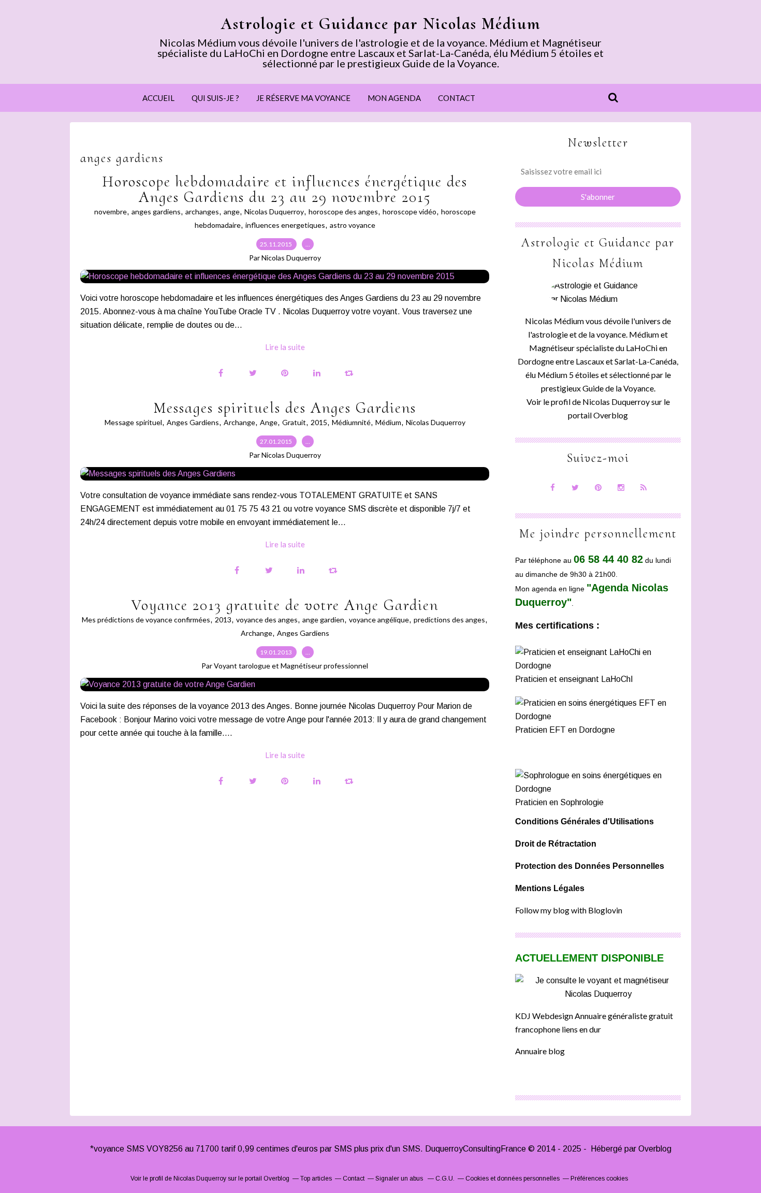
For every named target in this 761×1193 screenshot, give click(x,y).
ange (232, 211)
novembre (110, 211)
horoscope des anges (343, 211)
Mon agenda (394, 98)
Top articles (316, 1178)
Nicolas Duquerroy (274, 211)
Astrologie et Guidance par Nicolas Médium (380, 23)
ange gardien (323, 619)
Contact (456, 98)
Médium (388, 422)
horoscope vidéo (409, 211)
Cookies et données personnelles (512, 1178)
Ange (268, 422)
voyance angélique (379, 619)
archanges (202, 211)
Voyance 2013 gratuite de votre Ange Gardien (284, 605)
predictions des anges (449, 619)
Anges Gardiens (193, 422)
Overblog (654, 1148)
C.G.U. (445, 1178)
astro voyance (352, 225)
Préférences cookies (599, 1178)
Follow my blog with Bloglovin (568, 910)
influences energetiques (285, 225)
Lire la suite (285, 347)
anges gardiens (156, 211)
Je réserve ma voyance (303, 98)
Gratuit (294, 422)
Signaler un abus (400, 1178)
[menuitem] (158, 98)
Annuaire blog (540, 1051)
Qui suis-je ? (215, 98)
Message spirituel (133, 422)
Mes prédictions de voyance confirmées (146, 619)
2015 (319, 422)
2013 (223, 619)
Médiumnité (351, 422)
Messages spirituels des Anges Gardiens (284, 407)
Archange (239, 422)
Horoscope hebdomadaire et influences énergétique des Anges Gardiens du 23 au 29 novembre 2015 (284, 189)
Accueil (158, 98)
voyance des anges (267, 619)
